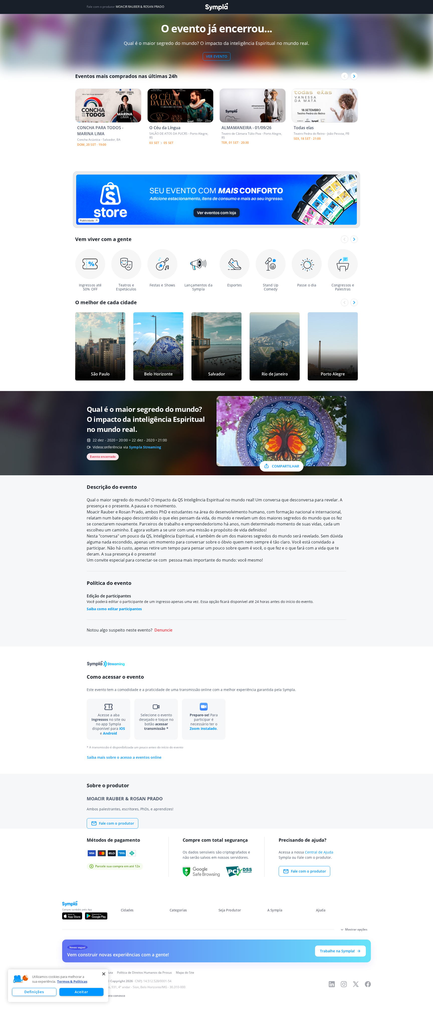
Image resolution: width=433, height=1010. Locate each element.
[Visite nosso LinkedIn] (332, 984)
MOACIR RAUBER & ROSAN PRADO (140, 7)
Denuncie (163, 630)
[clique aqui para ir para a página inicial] (216, 7)
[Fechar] (103, 973)
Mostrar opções (356, 929)
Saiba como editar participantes (114, 608)
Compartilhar (285, 466)
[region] (58, 985)
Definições (34, 991)
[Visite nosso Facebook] (368, 984)
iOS (122, 728)
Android (110, 733)
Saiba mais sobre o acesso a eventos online (124, 757)
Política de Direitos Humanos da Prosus (144, 972)
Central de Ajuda (319, 852)
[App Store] (72, 915)
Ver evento (216, 56)
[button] (21, 979)
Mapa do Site (185, 972)
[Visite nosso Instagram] (344, 984)
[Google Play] (96, 915)
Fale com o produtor (116, 823)
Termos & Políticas (72, 981)
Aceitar (81, 991)
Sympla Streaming (145, 447)
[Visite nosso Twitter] (356, 984)
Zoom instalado (203, 728)
